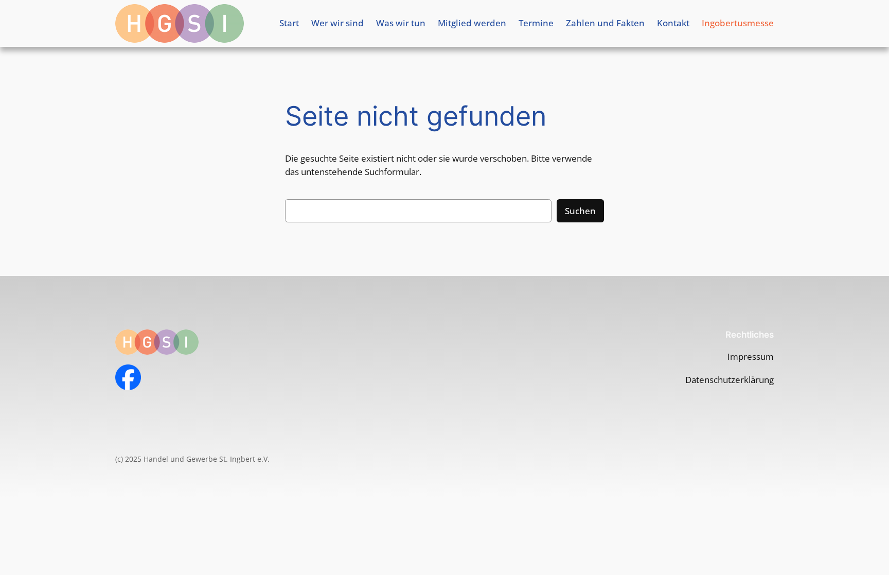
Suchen (580, 211)
